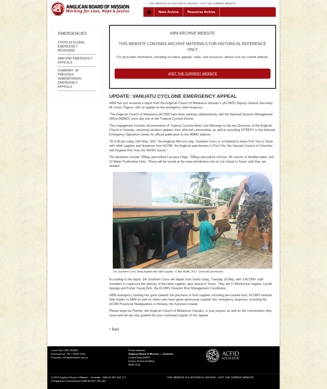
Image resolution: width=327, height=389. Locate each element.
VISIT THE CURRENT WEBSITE (218, 3)
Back (115, 329)
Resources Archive (201, 12)
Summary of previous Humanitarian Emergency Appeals (69, 78)
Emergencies (72, 33)
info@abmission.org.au (75, 357)
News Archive (168, 12)
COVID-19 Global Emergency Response (71, 46)
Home (149, 12)
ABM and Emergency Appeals (75, 60)
